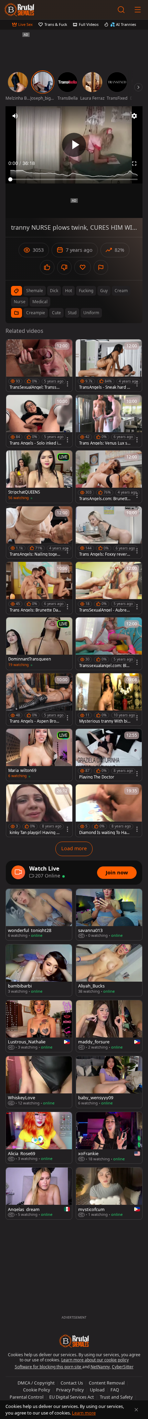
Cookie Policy (36, 1390)
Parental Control (26, 1397)
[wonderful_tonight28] (39, 915)
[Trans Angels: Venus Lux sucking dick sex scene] (109, 421)
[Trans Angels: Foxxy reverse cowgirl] (109, 532)
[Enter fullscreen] (134, 163)
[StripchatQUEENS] (39, 476)
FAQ (114, 1390)
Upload (97, 1390)
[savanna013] (109, 915)
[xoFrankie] (109, 1138)
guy (104, 291)
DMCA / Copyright (36, 1383)
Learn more (84, 1413)
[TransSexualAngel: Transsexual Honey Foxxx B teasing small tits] (39, 365)
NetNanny (100, 1367)
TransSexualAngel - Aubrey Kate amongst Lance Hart (104, 610)
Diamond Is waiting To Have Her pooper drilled (105, 833)
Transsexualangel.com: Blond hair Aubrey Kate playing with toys (104, 666)
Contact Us (72, 1383)
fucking (86, 291)
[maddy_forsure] (109, 1026)
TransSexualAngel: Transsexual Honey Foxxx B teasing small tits (35, 387)
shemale (34, 291)
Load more (74, 848)
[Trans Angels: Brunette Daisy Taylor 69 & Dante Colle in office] (39, 588)
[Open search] (121, 9)
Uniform (91, 313)
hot (68, 291)
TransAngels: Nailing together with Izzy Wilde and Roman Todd (35, 554)
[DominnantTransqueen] (39, 643)
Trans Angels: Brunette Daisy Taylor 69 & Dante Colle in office (35, 610)
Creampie (35, 313)
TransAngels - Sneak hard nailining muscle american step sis (104, 387)
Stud (72, 313)
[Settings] (134, 115)
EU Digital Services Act (71, 1397)
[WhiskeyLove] (39, 1082)
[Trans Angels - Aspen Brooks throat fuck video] (39, 699)
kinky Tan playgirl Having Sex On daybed (35, 833)
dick (54, 291)
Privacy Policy (70, 1390)
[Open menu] (137, 9)
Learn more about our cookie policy (95, 1360)
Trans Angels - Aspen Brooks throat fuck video (35, 721)
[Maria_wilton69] (39, 755)
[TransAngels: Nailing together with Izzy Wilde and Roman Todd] (39, 532)
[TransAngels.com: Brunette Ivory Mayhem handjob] (109, 476)
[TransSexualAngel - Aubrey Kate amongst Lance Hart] (109, 588)
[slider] (74, 179)
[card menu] (67, 384)
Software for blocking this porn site (48, 1367)
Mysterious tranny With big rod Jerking (104, 721)
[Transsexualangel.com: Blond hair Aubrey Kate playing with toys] (109, 643)
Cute (56, 313)
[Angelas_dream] (39, 1193)
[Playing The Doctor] (109, 755)
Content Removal (107, 1383)
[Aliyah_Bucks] (109, 970)
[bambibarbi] (39, 970)
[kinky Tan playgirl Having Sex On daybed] (39, 810)
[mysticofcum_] (109, 1193)
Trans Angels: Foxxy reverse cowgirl (104, 554)
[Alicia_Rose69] (39, 1138)
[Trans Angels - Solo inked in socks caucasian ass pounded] (39, 421)
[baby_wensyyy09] (109, 1082)
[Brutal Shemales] (19, 10)
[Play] (74, 145)
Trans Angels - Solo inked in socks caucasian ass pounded (35, 443)
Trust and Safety (116, 1397)
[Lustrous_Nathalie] (39, 1026)
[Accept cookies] (136, 1409)
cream (121, 291)
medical (39, 302)
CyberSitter (123, 1367)
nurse (19, 302)
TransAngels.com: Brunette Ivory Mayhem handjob (104, 499)
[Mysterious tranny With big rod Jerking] (109, 699)
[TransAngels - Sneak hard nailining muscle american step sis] (109, 365)
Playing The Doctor (96, 777)
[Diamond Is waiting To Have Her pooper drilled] (109, 810)
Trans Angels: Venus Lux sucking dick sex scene (104, 443)
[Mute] (15, 116)
